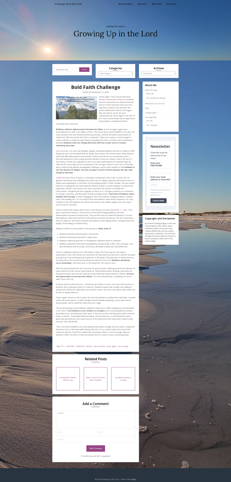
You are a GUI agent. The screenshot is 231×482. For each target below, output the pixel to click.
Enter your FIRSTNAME (156, 164)
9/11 (63, 346)
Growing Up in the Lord (68, 4)
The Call (149, 121)
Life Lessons (171, 4)
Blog (147, 108)
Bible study (156, 4)
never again (111, 346)
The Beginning (150, 117)
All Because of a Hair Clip (154, 103)
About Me (142, 4)
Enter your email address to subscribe (160, 178)
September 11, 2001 (118, 210)
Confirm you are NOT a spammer (96, 456)
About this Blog (124, 4)
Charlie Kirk (60, 177)
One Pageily (131, 479)
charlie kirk (80, 346)
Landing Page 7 (151, 113)
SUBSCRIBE (158, 201)
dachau (89, 346)
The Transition (151, 125)
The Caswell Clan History (155, 98)
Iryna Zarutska (62, 151)
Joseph (103, 268)
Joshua (58, 252)
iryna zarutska (99, 346)
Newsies (79, 284)
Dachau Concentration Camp (110, 99)
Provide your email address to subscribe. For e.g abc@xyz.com (160, 192)
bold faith (70, 346)
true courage (123, 346)
